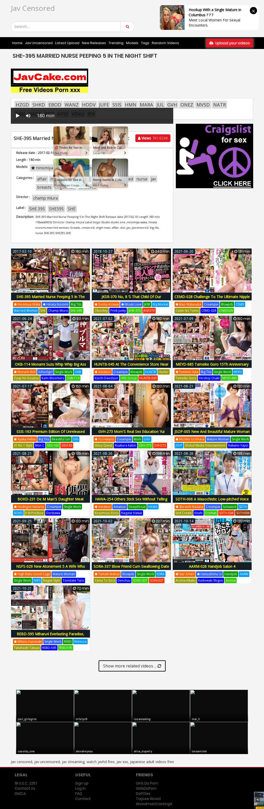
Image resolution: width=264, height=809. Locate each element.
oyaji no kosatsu (26, 378)
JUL (160, 105)
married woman (26, 310)
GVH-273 (145, 445)
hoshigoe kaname (30, 507)
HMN (130, 105)
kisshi (198, 513)
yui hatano (105, 439)
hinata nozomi (57, 304)
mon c (39, 445)
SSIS (116, 105)
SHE (72, 209)
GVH (172, 105)
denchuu (124, 580)
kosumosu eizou (107, 513)
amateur (104, 372)
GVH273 (160, 445)
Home (17, 42)
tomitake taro (73, 580)
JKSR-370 (134, 310)
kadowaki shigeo (210, 580)
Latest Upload (67, 42)
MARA (146, 105)
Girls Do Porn (147, 783)
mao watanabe (189, 304)
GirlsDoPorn (146, 788)
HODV (89, 105)
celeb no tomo (187, 310)
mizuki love (133, 304)
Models (132, 42)
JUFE (104, 105)
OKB (78, 372)
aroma (231, 580)
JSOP (179, 445)
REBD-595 (49, 648)
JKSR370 (149, 310)
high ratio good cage (33, 574)
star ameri (186, 574)
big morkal (160, 304)
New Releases (94, 42)
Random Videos (165, 42)
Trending (116, 42)
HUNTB (150, 372)
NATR (219, 105)
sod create (184, 513)
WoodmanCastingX (154, 803)
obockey (101, 310)
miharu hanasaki (29, 641)
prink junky (118, 310)
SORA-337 (140, 580)
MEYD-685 (229, 378)
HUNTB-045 (148, 378)
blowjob (227, 304)
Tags (145, 42)
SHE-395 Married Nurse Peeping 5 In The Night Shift (50, 299)
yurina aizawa (108, 304)
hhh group (129, 378)
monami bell (26, 372)
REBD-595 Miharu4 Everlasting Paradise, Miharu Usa (50, 636)
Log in (80, 788)
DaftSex (143, 793)
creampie (211, 304)
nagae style (51, 580)
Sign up (81, 783)
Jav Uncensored (39, 42)
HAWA (153, 507)
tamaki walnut (108, 574)
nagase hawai (131, 513)
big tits (76, 304)
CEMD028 (226, 310)
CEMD (240, 304)
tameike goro (186, 378)
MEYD (238, 372)
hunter (164, 372)
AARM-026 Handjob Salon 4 (212, 566)
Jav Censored (33, 8)
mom (137, 439)
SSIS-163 (53, 445)
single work (63, 372)
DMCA (20, 793)
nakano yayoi (238, 445)
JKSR (147, 304)
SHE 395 (37, 209)
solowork (229, 507)
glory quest (103, 445)
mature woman (218, 439)
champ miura (45, 198)
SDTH (243, 507)
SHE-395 (76, 310)
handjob (230, 574)
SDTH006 (243, 513)
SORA (160, 574)
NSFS (37, 580)
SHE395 (56, 209)
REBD (68, 641)
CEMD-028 (208, 310)
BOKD (18, 513)
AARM (244, 574)
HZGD (22, 105)
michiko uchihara (191, 439)
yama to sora (105, 580)
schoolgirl (45, 372)
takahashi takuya (27, 648)
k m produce (34, 513)
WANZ (72, 105)
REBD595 (65, 648)
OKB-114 (73, 378)
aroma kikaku (186, 580)
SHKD (38, 105)
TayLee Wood (148, 798)
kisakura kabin (125, 445)
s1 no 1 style (23, 445)
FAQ (78, 793)
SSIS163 (66, 445)
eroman (211, 513)
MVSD (203, 105)
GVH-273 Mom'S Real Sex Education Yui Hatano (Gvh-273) (131, 434)
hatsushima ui (211, 574)
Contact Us (25, 788)
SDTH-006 (226, 513)
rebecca (80, 641)
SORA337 (156, 580)
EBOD (54, 105)
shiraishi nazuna (190, 507)
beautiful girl (61, 439)
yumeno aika (188, 372)
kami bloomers (53, 378)
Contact (83, 798)
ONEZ (186, 105)
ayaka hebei (26, 439)
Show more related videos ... (130, 666)
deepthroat (137, 507)
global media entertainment (205, 445)
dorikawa (53, 513)
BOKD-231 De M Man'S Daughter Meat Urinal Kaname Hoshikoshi (51, 502)
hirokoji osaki (209, 378)
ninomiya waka (28, 304)
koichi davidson (106, 378)
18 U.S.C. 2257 (26, 783)
